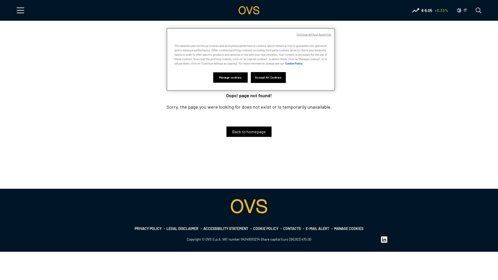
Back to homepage (249, 131)
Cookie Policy (294, 63)
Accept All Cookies (268, 77)
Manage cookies (348, 228)
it (465, 10)
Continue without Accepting (313, 34)
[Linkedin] (384, 239)
